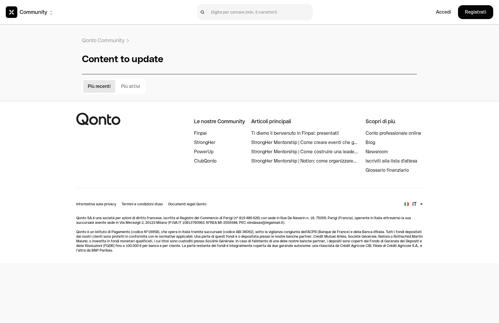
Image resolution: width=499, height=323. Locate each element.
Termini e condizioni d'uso (142, 204)
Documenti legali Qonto (187, 204)
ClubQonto (205, 161)
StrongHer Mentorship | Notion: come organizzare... (304, 161)
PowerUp (203, 151)
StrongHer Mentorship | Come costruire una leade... (304, 151)
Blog (370, 142)
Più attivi (130, 86)
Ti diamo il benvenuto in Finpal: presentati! (295, 133)
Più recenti (99, 86)
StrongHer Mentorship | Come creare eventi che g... (304, 142)
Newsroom (377, 151)
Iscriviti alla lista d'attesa (391, 161)
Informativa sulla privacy (96, 204)
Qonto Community (103, 40)
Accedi (443, 12)
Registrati (475, 12)
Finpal (200, 133)
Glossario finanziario (387, 170)
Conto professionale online (393, 133)
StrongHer (204, 142)
